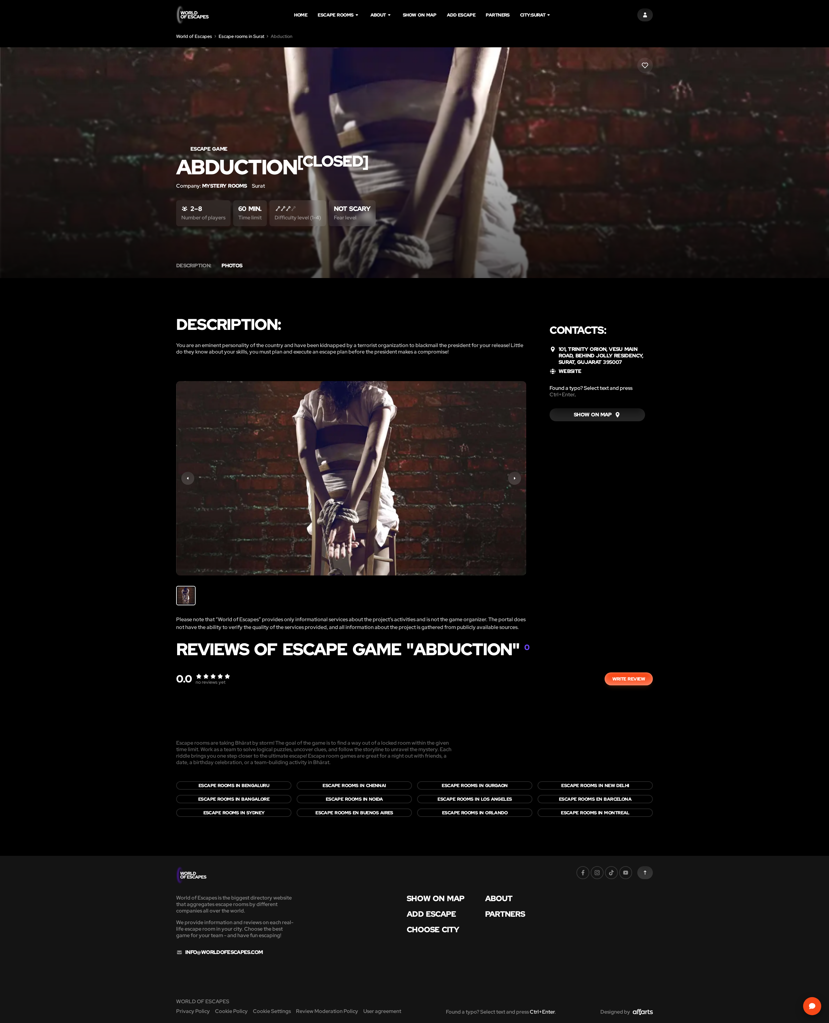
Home (300, 14)
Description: (193, 265)
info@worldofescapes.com (224, 952)
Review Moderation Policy (327, 1011)
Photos (231, 265)
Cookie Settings (272, 1011)
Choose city (433, 930)
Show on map (420, 14)
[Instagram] (597, 872)
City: (532, 15)
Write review (628, 679)
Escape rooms (335, 15)
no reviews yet (210, 682)
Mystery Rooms (224, 185)
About (378, 15)
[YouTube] (625, 872)
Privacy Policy (193, 1011)
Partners (498, 14)
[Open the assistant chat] (812, 1006)
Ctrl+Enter (562, 394)
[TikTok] (611, 872)
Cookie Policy (231, 1011)
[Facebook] (582, 872)
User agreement (382, 1011)
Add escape (461, 14)
